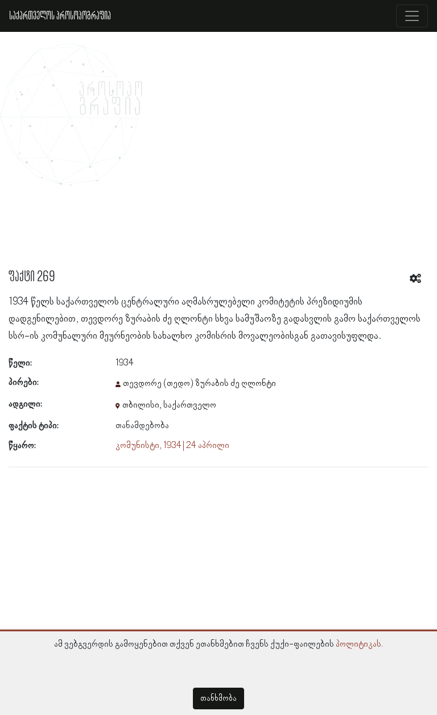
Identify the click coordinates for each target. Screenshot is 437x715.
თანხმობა (218, 698)
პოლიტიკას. (359, 644)
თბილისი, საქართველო (169, 405)
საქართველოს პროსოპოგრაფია (60, 16)
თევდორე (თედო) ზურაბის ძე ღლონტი (199, 384)
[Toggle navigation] (412, 16)
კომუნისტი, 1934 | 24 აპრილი (172, 446)
